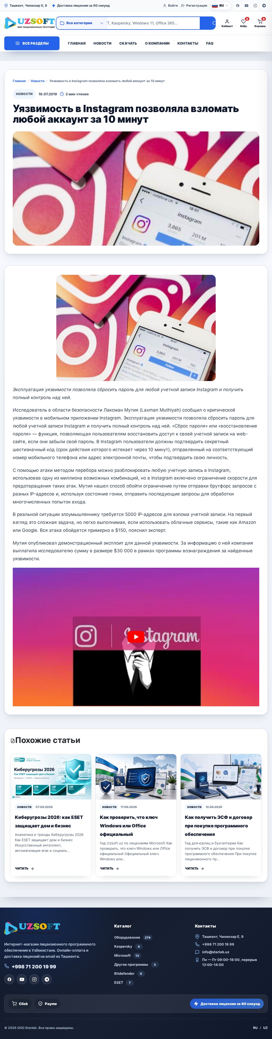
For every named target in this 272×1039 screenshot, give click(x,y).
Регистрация (196, 5)
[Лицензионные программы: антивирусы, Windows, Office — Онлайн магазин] (28, 23)
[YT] (246, 5)
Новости (102, 43)
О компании (157, 43)
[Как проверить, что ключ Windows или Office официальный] (136, 776)
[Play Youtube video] (136, 637)
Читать (21, 868)
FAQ (209, 43)
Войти (173, 5)
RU (255, 1028)
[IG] (255, 5)
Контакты (187, 43)
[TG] (264, 5)
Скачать (128, 43)
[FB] (237, 5)
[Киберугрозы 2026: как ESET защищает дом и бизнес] (51, 776)
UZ (265, 1028)
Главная (77, 43)
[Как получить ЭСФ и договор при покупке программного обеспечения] (221, 776)
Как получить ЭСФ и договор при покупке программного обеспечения (218, 826)
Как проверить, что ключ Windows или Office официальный (129, 826)
